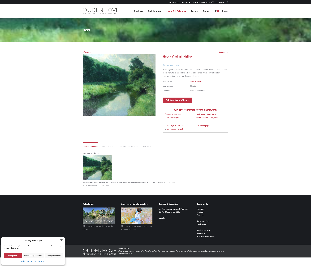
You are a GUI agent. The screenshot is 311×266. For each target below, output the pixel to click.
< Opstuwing (87, 52)
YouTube (200, 215)
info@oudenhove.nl (175, 129)
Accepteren (12, 256)
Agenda (162, 218)
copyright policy (127, 254)
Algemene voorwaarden (206, 236)
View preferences (54, 256)
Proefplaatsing (202, 224)
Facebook (200, 212)
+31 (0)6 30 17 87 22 (175, 126)
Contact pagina (204, 126)
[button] (61, 241)
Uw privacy (201, 233)
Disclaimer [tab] (147, 146)
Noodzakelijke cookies (33, 256)
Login (226, 11)
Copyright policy (39, 261)
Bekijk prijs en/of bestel (177, 100)
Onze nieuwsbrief (203, 221)
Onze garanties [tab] (108, 146)
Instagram (200, 209)
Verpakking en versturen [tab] (128, 146)
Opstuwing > (223, 52)
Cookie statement (27, 261)
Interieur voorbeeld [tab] (90, 146)
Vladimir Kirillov (196, 81)
